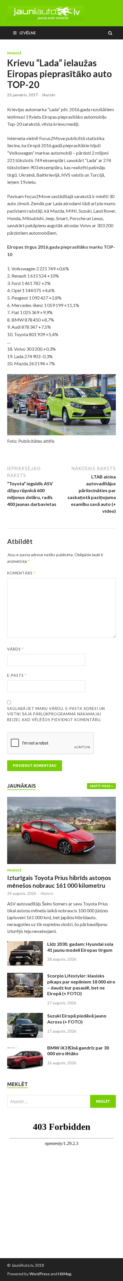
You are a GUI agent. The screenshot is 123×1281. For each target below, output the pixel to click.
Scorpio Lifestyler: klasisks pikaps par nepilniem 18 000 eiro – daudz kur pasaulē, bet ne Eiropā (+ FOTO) (81, 984)
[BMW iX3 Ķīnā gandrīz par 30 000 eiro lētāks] (25, 1048)
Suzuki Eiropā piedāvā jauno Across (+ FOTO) (76, 1018)
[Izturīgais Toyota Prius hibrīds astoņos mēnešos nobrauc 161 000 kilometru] (61, 800)
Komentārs (21, 573)
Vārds (15, 649)
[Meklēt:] (61, 1101)
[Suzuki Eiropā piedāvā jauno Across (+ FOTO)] (25, 1016)
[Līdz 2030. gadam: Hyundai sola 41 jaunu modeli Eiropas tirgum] (25, 944)
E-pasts (17, 675)
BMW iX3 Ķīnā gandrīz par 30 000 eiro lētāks (78, 1050)
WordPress (39, 1273)
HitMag (64, 1273)
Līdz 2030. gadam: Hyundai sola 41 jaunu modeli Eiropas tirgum (80, 947)
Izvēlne (27, 32)
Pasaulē (14, 53)
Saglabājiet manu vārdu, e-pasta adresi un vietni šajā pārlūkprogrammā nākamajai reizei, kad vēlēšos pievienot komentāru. (56, 714)
